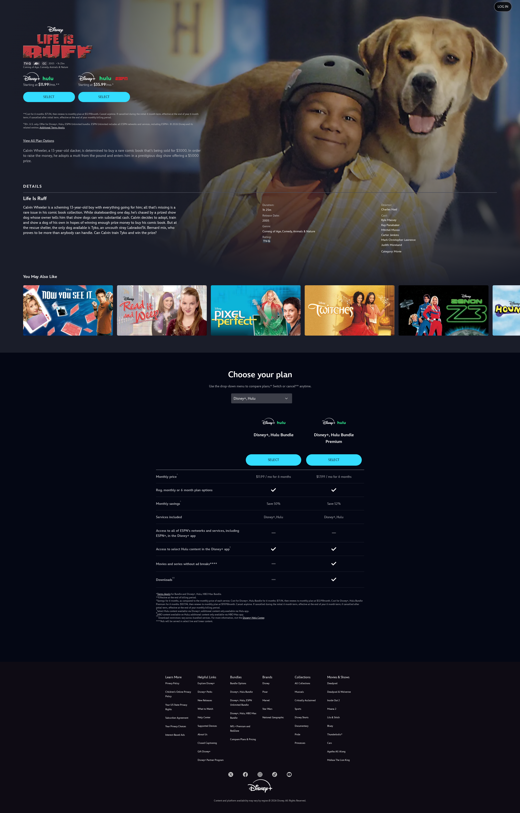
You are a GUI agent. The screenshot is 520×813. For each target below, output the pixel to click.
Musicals (299, 691)
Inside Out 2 (333, 700)
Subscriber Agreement (176, 717)
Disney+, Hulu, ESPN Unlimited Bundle (241, 702)
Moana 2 (331, 708)
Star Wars (267, 708)
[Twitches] (349, 310)
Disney (265, 683)
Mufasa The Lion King (338, 760)
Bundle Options (238, 683)
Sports (298, 708)
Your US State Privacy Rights (176, 707)
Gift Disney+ (204, 751)
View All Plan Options (38, 141)
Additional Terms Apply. (52, 127)
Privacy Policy (172, 683)
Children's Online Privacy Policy (178, 694)
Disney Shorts (302, 717)
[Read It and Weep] (162, 310)
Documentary (301, 726)
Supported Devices (207, 726)
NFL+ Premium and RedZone (240, 728)
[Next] (512, 310)
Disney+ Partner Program (211, 760)
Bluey (330, 726)
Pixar (265, 691)
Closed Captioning (207, 743)
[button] (211, 677)
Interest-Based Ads (175, 734)
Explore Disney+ (206, 683)
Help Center (204, 717)
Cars (329, 743)
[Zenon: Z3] (443, 310)
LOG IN (503, 7)
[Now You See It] (68, 310)
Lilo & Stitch (333, 717)
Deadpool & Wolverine (339, 691)
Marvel (266, 700)
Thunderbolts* (334, 734)
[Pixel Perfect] (256, 310)
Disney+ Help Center (253, 617)
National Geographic (273, 717)
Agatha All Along (336, 751)
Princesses (300, 743)
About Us (202, 734)
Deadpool (332, 683)
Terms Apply (163, 594)
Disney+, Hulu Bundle (241, 691)
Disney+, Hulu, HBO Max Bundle (243, 715)
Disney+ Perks (205, 691)
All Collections (302, 683)
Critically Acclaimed (305, 700)
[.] (230, 774)
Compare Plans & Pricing (243, 739)
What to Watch (205, 708)
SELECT (48, 97)
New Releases (205, 700)
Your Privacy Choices (175, 726)
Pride (297, 734)
